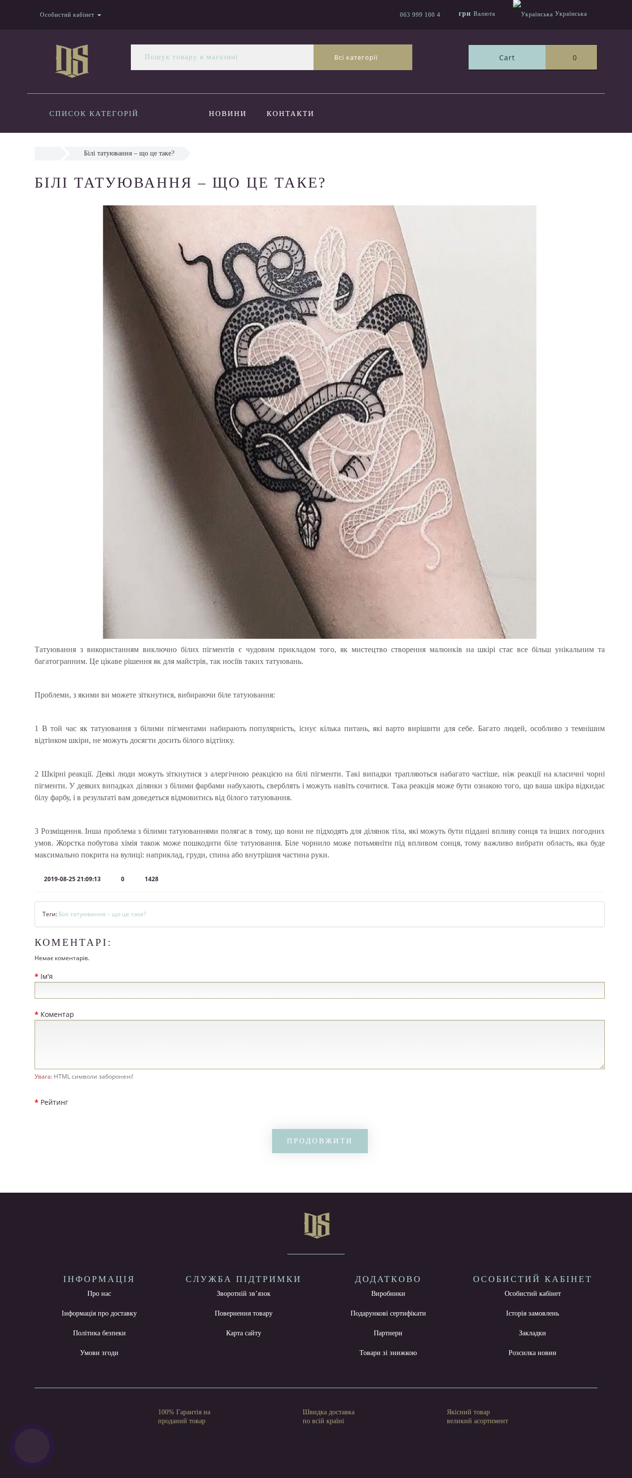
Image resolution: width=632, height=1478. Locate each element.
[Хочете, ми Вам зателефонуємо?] (32, 1446)
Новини (228, 113)
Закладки (532, 1333)
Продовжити (320, 1141)
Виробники (388, 1293)
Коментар (57, 1014)
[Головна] (47, 153)
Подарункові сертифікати (388, 1313)
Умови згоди (99, 1353)
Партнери (388, 1333)
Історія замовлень (532, 1313)
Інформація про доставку (99, 1313)
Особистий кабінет (533, 1293)
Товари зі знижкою (388, 1353)
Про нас (99, 1293)
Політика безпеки (99, 1333)
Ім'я (46, 976)
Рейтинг (54, 1102)
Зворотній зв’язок (244, 1293)
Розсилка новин (532, 1353)
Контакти (291, 113)
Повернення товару (244, 1313)
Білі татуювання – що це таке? (102, 914)
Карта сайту (243, 1333)
